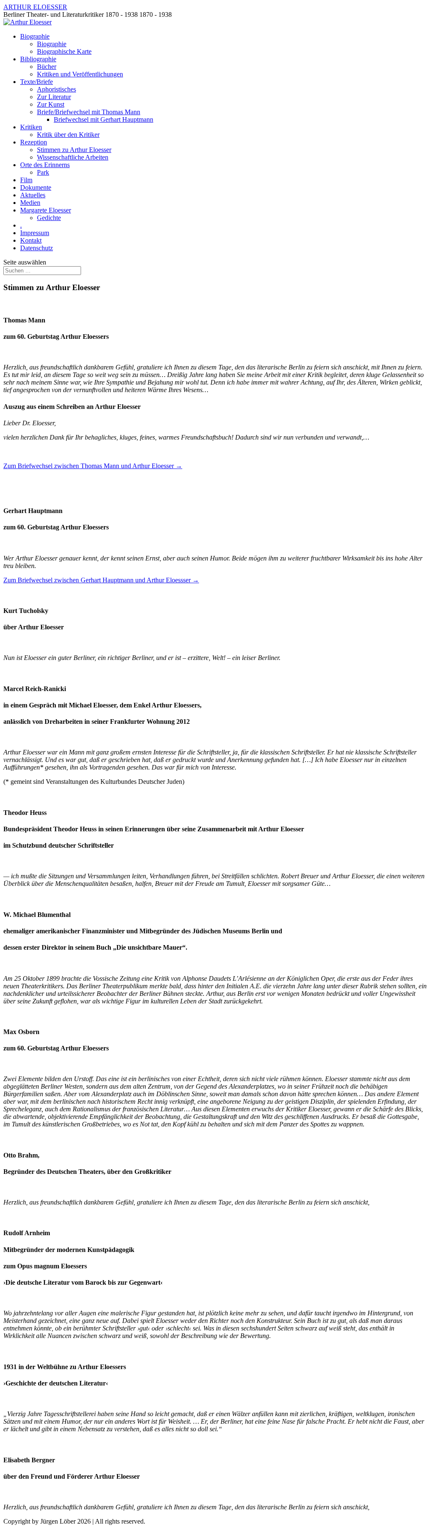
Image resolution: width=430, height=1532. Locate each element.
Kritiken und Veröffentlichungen (80, 74)
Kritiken (31, 127)
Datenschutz (36, 247)
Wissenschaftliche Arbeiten (72, 157)
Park (43, 172)
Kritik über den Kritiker (68, 134)
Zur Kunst (50, 104)
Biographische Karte (64, 51)
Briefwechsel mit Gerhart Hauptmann (103, 119)
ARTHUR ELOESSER (35, 6)
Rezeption (33, 142)
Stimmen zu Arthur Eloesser (74, 149)
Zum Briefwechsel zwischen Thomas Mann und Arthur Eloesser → (92, 465)
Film (26, 179)
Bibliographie (38, 59)
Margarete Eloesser (45, 210)
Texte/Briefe (36, 81)
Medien (30, 202)
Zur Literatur (54, 96)
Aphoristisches (56, 89)
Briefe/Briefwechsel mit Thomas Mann (88, 111)
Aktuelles (32, 195)
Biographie (35, 36)
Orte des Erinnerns (45, 164)
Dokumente (35, 187)
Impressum (34, 232)
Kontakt (31, 240)
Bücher (46, 66)
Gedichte (49, 217)
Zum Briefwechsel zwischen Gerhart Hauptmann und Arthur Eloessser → (101, 580)
